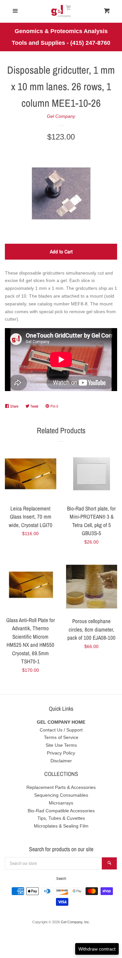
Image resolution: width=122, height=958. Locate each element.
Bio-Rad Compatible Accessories (61, 810)
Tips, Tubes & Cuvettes (61, 818)
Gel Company (61, 116)
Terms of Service (61, 737)
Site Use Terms (61, 745)
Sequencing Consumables (61, 795)
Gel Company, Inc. (75, 922)
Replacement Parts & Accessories (61, 787)
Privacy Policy (61, 752)
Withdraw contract (96, 949)
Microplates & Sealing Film (61, 826)
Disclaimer (61, 760)
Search (61, 878)
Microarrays (61, 802)
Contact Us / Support (61, 729)
